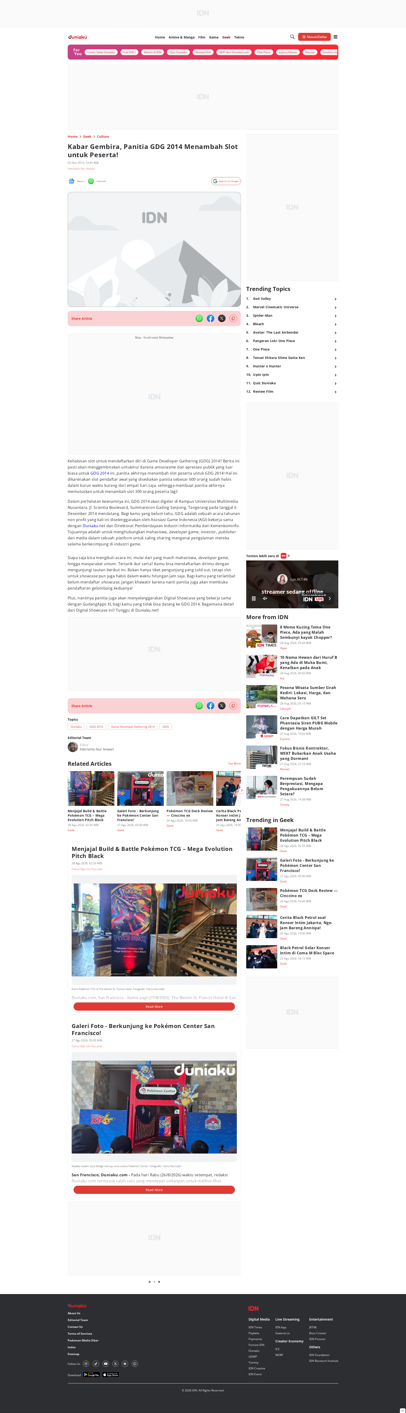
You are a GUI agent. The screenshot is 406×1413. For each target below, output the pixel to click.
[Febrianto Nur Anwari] (73, 747)
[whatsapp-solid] (199, 318)
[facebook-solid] (210, 318)
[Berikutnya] (242, 790)
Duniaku (90, 525)
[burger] (335, 36)
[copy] (233, 318)
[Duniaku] (78, 37)
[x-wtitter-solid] (222, 318)
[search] (292, 37)
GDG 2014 (99, 473)
